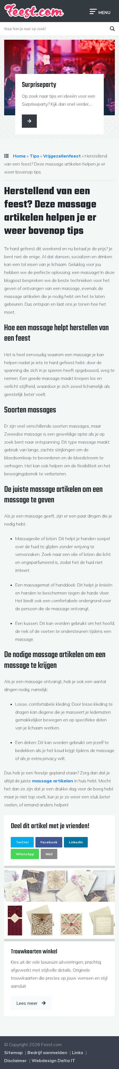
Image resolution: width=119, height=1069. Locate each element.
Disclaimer (15, 1060)
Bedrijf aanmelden (47, 1052)
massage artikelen (52, 780)
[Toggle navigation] (100, 11)
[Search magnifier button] (112, 28)
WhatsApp (25, 854)
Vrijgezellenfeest (62, 156)
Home (19, 156)
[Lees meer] (29, 121)
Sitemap (13, 1052)
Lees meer (26, 1003)
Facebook (48, 842)
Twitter (22, 842)
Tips (34, 156)
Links (77, 1052)
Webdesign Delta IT (53, 1060)
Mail (49, 854)
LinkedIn (76, 842)
